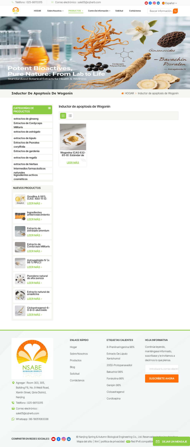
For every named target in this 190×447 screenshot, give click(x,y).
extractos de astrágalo (27, 131)
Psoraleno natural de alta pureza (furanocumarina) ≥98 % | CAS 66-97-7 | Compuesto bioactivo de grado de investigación (38, 277)
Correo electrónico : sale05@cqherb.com (78, 2)
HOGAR (37, 11)
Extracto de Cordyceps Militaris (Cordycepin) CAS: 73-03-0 (38, 245)
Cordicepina (113, 398)
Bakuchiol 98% (115, 371)
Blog (72, 366)
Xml (96, 441)
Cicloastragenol (115, 391)
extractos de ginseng (26, 118)
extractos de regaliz (25, 157)
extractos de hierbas (26, 164)
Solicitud (119, 11)
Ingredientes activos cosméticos (26, 177)
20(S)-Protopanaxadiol (119, 365)
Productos (75, 360)
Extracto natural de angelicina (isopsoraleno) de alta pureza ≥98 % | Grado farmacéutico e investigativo (38, 293)
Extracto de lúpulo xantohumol (117, 356)
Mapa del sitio (84, 441)
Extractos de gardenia (27, 151)
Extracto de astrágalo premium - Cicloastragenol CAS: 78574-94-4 (38, 229)
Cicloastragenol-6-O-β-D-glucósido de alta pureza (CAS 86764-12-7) (38, 309)
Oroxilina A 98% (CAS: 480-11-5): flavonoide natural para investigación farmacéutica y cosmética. (38, 197)
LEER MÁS (34, 203)
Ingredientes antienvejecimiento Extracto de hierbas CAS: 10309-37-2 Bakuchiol (38, 213)
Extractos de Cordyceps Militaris (28, 125)
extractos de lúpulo (25, 138)
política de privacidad (113, 441)
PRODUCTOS (74, 11)
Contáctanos (77, 380)
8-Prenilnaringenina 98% (121, 346)
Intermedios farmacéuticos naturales (29, 170)
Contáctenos (135, 11)
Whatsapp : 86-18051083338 (32, 419)
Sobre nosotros (54, 11)
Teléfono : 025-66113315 (28, 2)
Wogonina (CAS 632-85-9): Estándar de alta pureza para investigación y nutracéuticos (73, 154)
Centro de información (98, 11)
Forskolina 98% (115, 378)
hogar (73, 346)
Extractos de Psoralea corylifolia (26, 144)
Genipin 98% (114, 385)
